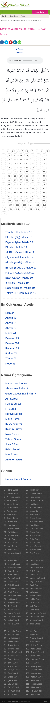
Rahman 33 (12, 348)
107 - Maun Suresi (34, 670)
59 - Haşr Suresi (33, 564)
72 (33, 184)
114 (10, 209)
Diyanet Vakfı (14, 20)
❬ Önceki (20, 49)
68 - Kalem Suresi (33, 596)
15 (27, 155)
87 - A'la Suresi (10, 666)
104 (37, 201)
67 (3, 184)
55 (27, 176)
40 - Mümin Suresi (12, 564)
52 (9, 176)
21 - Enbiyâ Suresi (34, 493)
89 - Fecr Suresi (11, 673)
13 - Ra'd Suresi (11, 532)
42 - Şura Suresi (11, 571)
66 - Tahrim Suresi (34, 589)
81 (38, 188)
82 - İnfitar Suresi (11, 649)
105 (43, 201)
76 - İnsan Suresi (33, 624)
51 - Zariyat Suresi (12, 603)
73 (38, 184)
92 (9, 197)
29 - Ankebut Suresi (34, 522)
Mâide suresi (25, 20)
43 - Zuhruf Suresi (12, 575)
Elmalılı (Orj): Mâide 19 (18, 237)
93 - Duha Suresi (11, 687)
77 (15, 188)
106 (4, 205)
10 (47, 151)
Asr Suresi (11, 398)
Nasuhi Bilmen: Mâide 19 (20, 287)
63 (27, 180)
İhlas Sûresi (12, 444)
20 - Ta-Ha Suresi (33, 490)
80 (33, 188)
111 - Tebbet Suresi (34, 684)
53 (15, 176)
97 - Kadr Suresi (33, 635)
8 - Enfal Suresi (10, 515)
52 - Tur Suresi (10, 606)
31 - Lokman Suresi (34, 529)
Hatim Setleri (14, 16)
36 (9, 168)
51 (3, 176)
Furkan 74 (11, 353)
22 (21, 159)
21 (15, 159)
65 (38, 180)
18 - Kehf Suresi (11, 550)
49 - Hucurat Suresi (12, 596)
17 (38, 155)
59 (3, 180)
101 (16, 201)
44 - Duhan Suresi (12, 578)
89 (38, 193)
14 (21, 155)
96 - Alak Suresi (33, 631)
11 (3, 155)
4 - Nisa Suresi (10, 500)
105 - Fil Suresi (32, 663)
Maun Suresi (12, 418)
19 (3, 159)
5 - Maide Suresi (11, 504)
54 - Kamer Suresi (12, 613)
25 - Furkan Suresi (34, 507)
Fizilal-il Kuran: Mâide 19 (19, 272)
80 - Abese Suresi (11, 642)
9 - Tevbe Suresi (11, 518)
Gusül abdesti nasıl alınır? (20, 393)
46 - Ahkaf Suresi (11, 585)
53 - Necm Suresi (11, 610)
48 (33, 172)
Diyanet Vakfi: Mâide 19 (19, 257)
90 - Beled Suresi (11, 677)
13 (15, 155)
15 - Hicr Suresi (10, 539)
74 (44, 184)
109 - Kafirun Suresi (34, 677)
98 (44, 197)
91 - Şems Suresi (11, 680)
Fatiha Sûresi (13, 403)
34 (44, 164)
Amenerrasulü (13, 459)
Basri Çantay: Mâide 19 (19, 277)
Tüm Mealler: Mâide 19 (18, 232)
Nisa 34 (9, 312)
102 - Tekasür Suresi (35, 652)
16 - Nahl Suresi (11, 543)
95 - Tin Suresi (10, 694)
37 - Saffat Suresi (33, 550)
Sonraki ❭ (20, 53)
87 (27, 193)
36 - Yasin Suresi (33, 546)
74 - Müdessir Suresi (35, 617)
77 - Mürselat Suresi (12, 631)
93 (15, 197)
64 (33, 180)
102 (23, 201)
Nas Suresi (11, 454)
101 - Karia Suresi (34, 649)
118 (37, 209)
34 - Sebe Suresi (33, 539)
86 (21, 193)
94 (21, 197)
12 (9, 155)
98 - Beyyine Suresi (34, 638)
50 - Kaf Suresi (10, 599)
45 (15, 172)
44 (9, 172)
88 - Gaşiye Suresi (12, 670)
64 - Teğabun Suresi (34, 582)
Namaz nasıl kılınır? (17, 383)
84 (9, 193)
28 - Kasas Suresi (33, 518)
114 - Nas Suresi (33, 694)
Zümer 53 (11, 358)
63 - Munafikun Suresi (35, 578)
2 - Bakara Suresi (11, 493)
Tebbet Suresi (13, 439)
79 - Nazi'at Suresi (12, 638)
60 (9, 180)
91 (3, 197)
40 (33, 168)
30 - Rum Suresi (33, 525)
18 (44, 155)
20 (9, 159)
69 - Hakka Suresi (33, 599)
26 (44, 159)
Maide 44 (10, 333)
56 (33, 176)
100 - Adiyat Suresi (34, 645)
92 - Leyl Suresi (11, 684)
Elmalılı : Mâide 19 (16, 247)
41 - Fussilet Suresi (12, 568)
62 (21, 180)
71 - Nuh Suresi (32, 606)
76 (9, 188)
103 (30, 201)
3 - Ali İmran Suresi (12, 497)
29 (15, 164)
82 (44, 188)
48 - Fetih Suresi (11, 592)
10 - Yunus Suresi (11, 522)
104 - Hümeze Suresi (35, 659)
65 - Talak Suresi (33, 585)
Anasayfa (4, 20)
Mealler (23, 16)
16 (32, 155)
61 (15, 180)
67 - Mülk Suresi (33, 592)
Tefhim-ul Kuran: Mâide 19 (20, 292)
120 (4, 213)
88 (33, 193)
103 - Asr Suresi (33, 656)
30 (21, 164)
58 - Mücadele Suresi (35, 561)
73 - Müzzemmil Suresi (36, 613)
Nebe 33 (10, 363)
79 (27, 188)
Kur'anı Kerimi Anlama (18, 479)
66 (44, 180)
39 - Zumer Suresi (12, 561)
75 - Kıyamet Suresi (34, 620)
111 (37, 205)
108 (17, 205)
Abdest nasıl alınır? (16, 388)
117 (30, 209)
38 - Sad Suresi (32, 553)
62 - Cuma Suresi (33, 575)
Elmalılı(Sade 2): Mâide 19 (20, 267)
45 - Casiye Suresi (12, 582)
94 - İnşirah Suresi (12, 691)
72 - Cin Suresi (32, 610)
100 (9, 201)
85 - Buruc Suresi (11, 659)
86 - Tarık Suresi (11, 663)
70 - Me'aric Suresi (34, 603)
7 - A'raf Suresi (10, 511)
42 (44, 168)
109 (24, 205)
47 (27, 172)
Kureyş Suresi (13, 413)
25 (38, 159)
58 (44, 176)
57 (38, 176)
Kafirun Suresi (13, 429)
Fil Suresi (10, 408)
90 (44, 193)
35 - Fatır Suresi (33, 543)
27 (3, 164)
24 (33, 159)
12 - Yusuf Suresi (11, 529)
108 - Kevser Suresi (34, 673)
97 (38, 197)
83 (3, 193)
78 (21, 188)
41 (38, 168)
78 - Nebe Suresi (11, 635)
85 (15, 193)
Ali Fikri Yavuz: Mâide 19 (19, 252)
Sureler (4, 16)
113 (4, 209)
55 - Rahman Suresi (12, 617)
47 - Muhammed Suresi (14, 589)
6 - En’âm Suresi (11, 507)
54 (21, 176)
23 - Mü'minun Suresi (35, 500)
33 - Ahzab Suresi (33, 536)
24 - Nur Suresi (32, 504)
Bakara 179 (12, 338)
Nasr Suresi (12, 434)
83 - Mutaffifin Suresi (13, 652)
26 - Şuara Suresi (33, 511)
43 (3, 172)
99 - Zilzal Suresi (33, 642)
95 (27, 197)
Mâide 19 (36, 20)
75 (3, 188)
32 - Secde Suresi (33, 532)
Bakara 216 (12, 343)
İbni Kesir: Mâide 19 (17, 282)
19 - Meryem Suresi (12, 553)
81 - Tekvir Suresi (11, 645)
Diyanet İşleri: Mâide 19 (19, 242)
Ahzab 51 (11, 322)
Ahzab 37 (11, 328)
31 (27, 164)
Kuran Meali (14, 701)
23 (27, 159)
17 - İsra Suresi (10, 546)
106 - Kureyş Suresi (34, 666)
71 (27, 184)
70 (21, 184)
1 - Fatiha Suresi (11, 490)
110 (31, 205)
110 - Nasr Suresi (33, 680)
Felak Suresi (12, 449)
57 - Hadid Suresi (11, 624)
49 (38, 172)
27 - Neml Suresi (33, 515)
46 (21, 172)
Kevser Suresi (13, 424)
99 (3, 201)
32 (33, 164)
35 (3, 168)
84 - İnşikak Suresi (12, 656)
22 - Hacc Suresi (33, 497)
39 (27, 168)
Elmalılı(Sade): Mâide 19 (19, 262)
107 (10, 205)
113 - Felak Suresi (34, 691)
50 (44, 172)
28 (9, 164)
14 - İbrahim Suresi (12, 536)
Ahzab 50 (11, 317)
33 (38, 164)
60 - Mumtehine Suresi (35, 568)
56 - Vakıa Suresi (11, 620)
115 (17, 209)
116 (24, 209)
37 (15, 168)
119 (44, 209)
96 (33, 197)
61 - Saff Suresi (32, 571)
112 (44, 205)
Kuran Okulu (39, 12)
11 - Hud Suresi (10, 525)
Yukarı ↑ (45, 701)
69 (15, 184)
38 (21, 168)
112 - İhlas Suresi (33, 687)
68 (9, 184)
